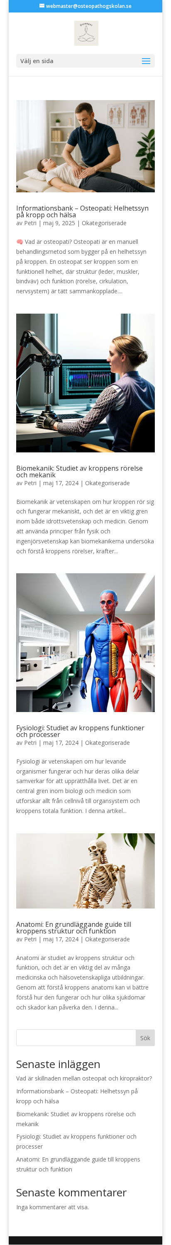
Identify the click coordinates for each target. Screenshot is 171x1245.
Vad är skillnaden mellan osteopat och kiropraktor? (84, 1078)
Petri (30, 223)
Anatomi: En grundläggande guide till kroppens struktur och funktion (73, 928)
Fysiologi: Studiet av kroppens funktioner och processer (80, 731)
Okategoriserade (104, 223)
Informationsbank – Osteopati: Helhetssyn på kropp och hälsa (82, 211)
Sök (145, 1038)
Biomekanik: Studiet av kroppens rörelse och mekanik (79, 471)
